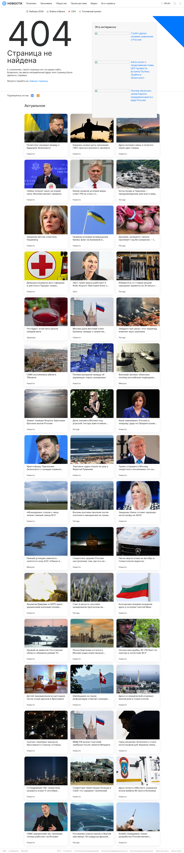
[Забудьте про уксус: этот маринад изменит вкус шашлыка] (138, 318)
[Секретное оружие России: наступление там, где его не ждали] (92, 548)
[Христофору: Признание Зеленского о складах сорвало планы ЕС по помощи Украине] (46, 456)
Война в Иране (57, 11)
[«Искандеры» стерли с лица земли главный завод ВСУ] (46, 502)
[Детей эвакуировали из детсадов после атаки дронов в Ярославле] (46, 686)
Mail (4, 851)
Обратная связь (162, 851)
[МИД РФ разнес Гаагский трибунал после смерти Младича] (92, 732)
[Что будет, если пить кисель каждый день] (46, 318)
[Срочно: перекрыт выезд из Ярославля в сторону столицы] (46, 732)
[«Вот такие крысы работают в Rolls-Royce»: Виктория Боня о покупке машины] (92, 273)
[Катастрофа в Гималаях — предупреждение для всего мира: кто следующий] (138, 181)
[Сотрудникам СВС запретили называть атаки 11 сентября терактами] (46, 778)
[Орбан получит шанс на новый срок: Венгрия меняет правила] (46, 181)
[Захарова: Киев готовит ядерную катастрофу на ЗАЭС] (138, 502)
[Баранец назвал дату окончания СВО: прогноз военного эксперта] (92, 135)
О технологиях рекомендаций (86, 851)
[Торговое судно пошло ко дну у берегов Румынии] (92, 456)
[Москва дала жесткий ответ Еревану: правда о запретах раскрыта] (92, 318)
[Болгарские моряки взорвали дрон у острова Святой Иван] (138, 594)
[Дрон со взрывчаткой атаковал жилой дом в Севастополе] (138, 686)
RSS (59, 851)
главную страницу (38, 81)
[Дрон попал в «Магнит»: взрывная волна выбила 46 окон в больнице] (138, 778)
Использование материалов (141, 851)
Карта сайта (176, 851)
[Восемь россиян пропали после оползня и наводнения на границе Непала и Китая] (92, 502)
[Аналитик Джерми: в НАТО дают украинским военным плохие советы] (46, 594)
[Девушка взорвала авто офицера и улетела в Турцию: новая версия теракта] (46, 273)
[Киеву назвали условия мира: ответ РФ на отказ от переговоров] (92, 181)
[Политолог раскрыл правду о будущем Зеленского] (46, 135)
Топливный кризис (91, 11)
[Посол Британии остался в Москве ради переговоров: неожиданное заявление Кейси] (92, 640)
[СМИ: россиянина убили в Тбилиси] (46, 364)
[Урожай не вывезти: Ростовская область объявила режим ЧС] (46, 640)
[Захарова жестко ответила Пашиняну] (46, 227)
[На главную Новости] (14, 3)
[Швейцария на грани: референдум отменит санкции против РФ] (92, 686)
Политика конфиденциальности (114, 851)
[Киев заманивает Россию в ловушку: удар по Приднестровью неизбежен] (138, 410)
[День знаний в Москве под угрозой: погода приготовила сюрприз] (92, 410)
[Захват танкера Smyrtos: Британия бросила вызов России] (46, 410)
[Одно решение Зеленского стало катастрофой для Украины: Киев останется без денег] (138, 732)
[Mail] (4, 3)
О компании (13, 851)
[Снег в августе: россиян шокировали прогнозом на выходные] (92, 594)
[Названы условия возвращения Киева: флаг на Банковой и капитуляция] (92, 227)
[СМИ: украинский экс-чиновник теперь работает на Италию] (46, 824)
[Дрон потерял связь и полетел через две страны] (138, 135)
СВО (73, 11)
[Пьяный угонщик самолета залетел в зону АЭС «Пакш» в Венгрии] (46, 548)
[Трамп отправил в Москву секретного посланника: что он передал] (138, 456)
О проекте (67, 851)
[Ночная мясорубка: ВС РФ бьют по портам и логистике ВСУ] (138, 640)
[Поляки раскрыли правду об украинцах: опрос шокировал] (92, 364)
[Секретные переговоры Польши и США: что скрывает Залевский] (92, 778)
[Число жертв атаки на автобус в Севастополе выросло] (138, 548)
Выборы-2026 (36, 11)
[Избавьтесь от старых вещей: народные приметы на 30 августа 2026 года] (138, 273)
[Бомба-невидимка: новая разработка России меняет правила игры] (138, 824)
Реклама (24, 851)
